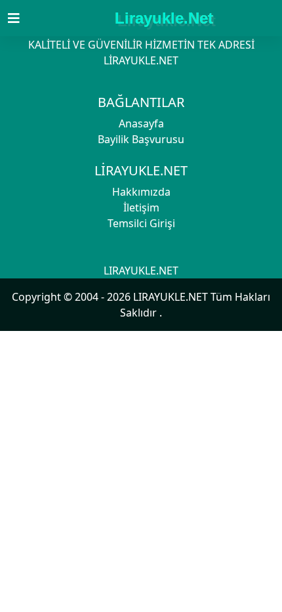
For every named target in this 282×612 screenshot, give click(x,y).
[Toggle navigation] (21, 18)
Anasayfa (141, 123)
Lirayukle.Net (164, 18)
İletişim (141, 207)
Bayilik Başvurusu (141, 139)
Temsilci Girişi (141, 223)
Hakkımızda (141, 192)
